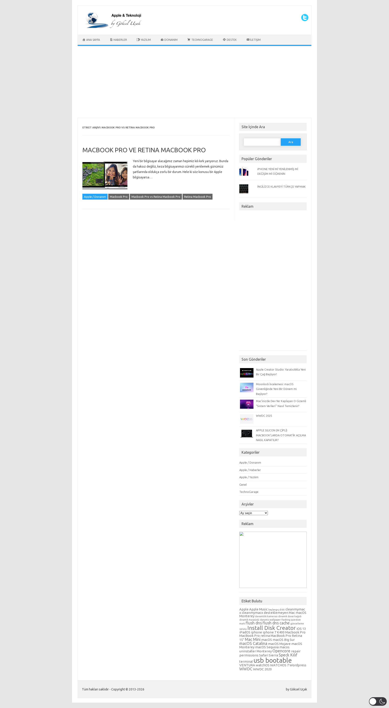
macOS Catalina (253, 643)
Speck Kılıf (288, 655)
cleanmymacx (252, 613)
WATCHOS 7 (279, 665)
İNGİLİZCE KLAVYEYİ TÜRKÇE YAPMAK (281, 186)
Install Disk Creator (271, 628)
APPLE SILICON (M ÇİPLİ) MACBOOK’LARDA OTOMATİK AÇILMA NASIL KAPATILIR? (281, 435)
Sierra (273, 655)
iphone (256, 632)
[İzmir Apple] (111, 27)
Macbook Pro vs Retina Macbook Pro (155, 196)
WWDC (245, 669)
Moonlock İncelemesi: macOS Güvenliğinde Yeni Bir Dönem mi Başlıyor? (276, 388)
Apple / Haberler (250, 469)
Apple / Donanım (95, 196)
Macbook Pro (119, 196)
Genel (243, 484)
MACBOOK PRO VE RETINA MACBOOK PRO (144, 149)
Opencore (281, 651)
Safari (263, 655)
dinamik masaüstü (249, 619)
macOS (266, 640)
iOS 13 (301, 629)
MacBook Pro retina (254, 635)
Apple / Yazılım (248, 477)
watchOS (262, 665)
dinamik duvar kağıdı (289, 616)
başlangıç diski (276, 609)
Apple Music (258, 609)
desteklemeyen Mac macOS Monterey (272, 614)
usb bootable (272, 660)
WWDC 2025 (264, 415)
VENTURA (247, 665)
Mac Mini (252, 639)
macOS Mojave (279, 644)
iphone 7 (269, 632)
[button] (378, 701)
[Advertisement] (194, 82)
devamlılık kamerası (266, 616)
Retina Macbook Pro (197, 196)
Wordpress (297, 665)
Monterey (264, 651)
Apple (244, 609)
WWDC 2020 (262, 669)
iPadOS (244, 632)
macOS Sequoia (267, 647)
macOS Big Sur (284, 640)
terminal (246, 661)
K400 (281, 632)
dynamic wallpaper (270, 619)
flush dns (254, 623)
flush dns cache (276, 623)
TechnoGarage (248, 491)
